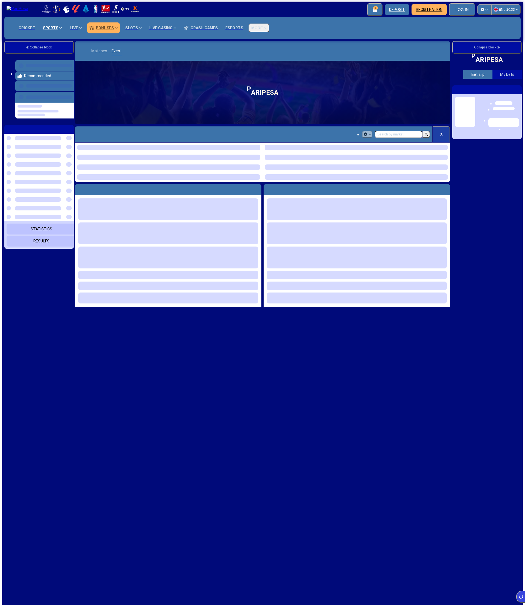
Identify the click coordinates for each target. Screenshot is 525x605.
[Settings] (484, 9)
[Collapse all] (441, 134)
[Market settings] (367, 134)
